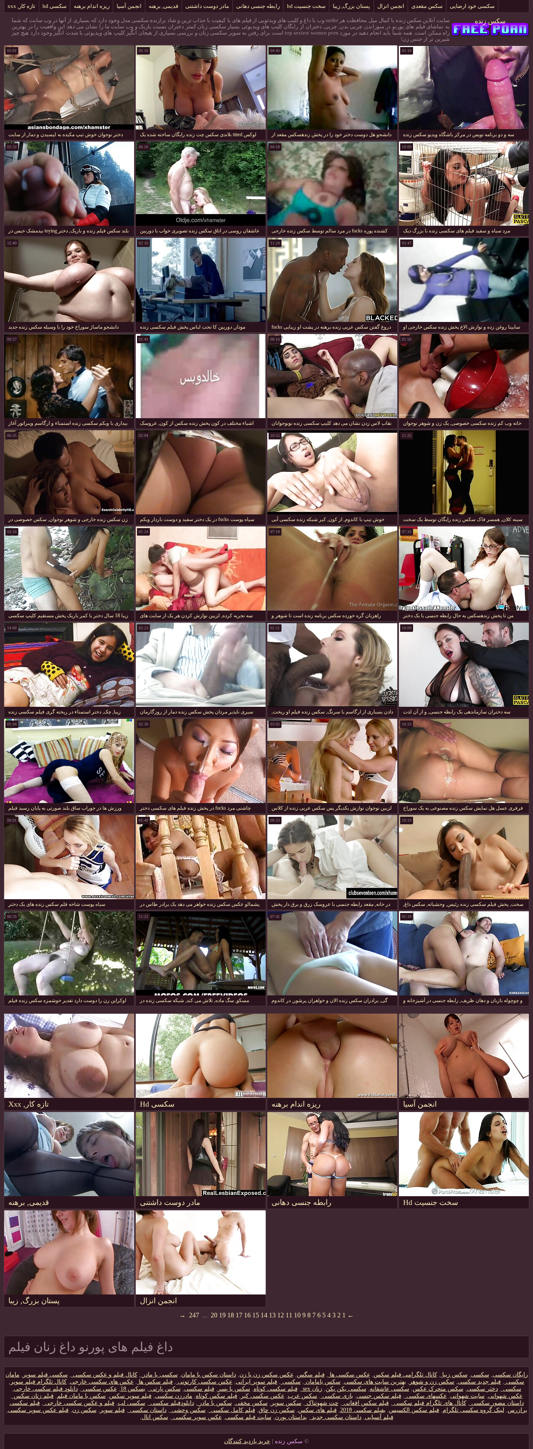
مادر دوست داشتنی (207, 6)
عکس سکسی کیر (262, 1396)
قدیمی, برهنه (163, 6)
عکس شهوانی (505, 1396)
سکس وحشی (188, 1410)
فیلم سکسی (199, 1389)
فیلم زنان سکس (33, 1396)
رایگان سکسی (510, 1375)
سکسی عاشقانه (389, 1389)
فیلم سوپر (112, 1410)
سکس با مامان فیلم (81, 1396)
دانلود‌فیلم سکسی (171, 1403)
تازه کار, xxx (21, 6)
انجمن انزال (390, 6)
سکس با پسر (234, 1389)
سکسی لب (131, 1403)
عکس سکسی (99, 1389)
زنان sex (311, 1389)
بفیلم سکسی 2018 (363, 1410)
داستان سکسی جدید (335, 1417)
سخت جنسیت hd (306, 6)
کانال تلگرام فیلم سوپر (38, 1382)
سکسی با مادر (159, 1375)
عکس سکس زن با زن (266, 1375)
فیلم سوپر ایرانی (256, 1382)
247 (194, 1315)
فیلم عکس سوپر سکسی (38, 1410)
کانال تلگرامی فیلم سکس (405, 1375)
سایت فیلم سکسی (248, 1417)
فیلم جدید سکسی (479, 1382)
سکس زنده (490, 21)
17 (239, 1315)
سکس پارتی (165, 1389)
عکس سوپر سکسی (197, 1417)
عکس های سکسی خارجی (102, 1382)
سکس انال (155, 1417)
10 (297, 1315)
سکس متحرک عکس (438, 1389)
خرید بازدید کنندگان (247, 1441)
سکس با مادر (214, 1403)
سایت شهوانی (467, 1396)
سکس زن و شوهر (431, 1382)
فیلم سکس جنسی (378, 1396)
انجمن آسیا (129, 6)
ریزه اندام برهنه (92, 6)
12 (280, 1315)
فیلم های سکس (317, 1410)
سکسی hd (54, 6)
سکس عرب (302, 1396)
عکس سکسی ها (349, 1375)
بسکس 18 (132, 1389)
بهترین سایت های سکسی (375, 1382)
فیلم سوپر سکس (130, 1396)
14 (264, 1315)
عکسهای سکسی (426, 1396)
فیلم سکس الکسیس (414, 1410)
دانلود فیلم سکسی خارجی (46, 1389)
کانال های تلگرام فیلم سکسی (429, 1403)
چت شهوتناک (322, 1403)
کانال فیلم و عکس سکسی (104, 1375)
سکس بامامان (322, 1382)
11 (289, 1315)
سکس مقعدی (427, 6)
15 (255, 1315)
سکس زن (84, 1410)
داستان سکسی (147, 1410)
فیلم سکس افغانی (365, 1403)
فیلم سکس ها (155, 1382)
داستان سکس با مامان (208, 1375)
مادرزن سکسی (173, 1396)
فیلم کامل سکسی (232, 1410)
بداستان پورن (291, 1417)
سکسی (480, 1375)
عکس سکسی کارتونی (204, 1382)
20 (214, 1315)
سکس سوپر (286, 1403)
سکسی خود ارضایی (472, 6)
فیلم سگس (311, 1375)
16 (247, 1315)
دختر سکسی (482, 1389)
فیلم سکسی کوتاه (276, 1389)
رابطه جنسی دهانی (258, 6)
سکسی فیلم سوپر (45, 1375)
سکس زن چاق (277, 1410)
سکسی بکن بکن (346, 1389)
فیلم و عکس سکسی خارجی (79, 1403)
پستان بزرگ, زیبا (351, 6)
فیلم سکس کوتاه (216, 1396)
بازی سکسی (337, 1396)
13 (272, 1315)
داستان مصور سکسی (497, 1403)
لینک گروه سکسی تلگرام (473, 1410)
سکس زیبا (454, 1375)
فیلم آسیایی (379, 1417)
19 (222, 1315)
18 (230, 1315)
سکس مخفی (251, 1403)
